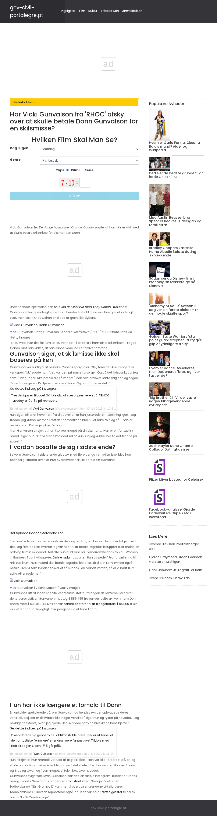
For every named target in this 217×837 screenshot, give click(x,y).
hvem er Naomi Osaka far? (170, 578)
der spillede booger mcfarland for (36, 533)
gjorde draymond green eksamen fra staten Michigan (175, 559)
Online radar (62, 557)
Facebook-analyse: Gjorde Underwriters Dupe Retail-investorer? (172, 513)
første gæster (112, 792)
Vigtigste (68, 10)
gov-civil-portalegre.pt (108, 808)
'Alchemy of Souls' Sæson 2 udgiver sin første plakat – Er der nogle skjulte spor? (173, 310)
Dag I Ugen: (19, 148)
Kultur (92, 10)
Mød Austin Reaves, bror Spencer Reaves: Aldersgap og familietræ (175, 221)
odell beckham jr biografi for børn (175, 570)
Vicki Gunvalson (43, 408)
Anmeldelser (132, 10)
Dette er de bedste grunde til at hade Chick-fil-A (176, 175)
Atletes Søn (109, 10)
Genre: (16, 159)
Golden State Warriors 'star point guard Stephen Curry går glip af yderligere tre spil (175, 340)
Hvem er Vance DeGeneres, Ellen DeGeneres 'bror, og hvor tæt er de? (174, 372)
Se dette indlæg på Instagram (34, 388)
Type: (61, 170)
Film (82, 10)
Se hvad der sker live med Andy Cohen (82, 307)
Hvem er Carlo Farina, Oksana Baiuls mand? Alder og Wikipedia (174, 146)
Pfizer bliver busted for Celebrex (176, 479)
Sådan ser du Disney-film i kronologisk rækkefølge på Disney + (172, 282)
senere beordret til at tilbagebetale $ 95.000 (96, 604)
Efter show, (119, 307)
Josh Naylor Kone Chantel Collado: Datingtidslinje (171, 447)
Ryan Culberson (43, 753)
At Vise (74, 196)
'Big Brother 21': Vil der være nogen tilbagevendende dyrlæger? (172, 401)
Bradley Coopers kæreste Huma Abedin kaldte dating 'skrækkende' (172, 251)
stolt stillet (73, 781)
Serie (88, 170)
